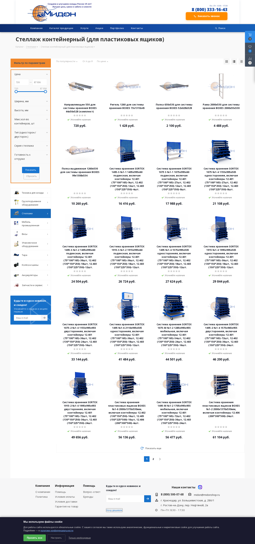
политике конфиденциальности (56, 530)
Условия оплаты (65, 496)
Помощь (60, 492)
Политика (41, 496)
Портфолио (117, 28)
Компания (36, 28)
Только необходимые (80, 538)
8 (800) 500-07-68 (172, 494)
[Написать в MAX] (200, 487)
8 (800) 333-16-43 (210, 9)
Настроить (56, 538)
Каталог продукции (61, 28)
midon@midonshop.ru (207, 494)
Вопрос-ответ (91, 492)
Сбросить (31, 176)
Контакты (137, 28)
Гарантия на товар (66, 506)
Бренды (88, 496)
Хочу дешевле (114, 510)
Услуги (84, 28)
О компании (42, 492)
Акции (99, 28)
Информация (64, 486)
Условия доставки (66, 501)
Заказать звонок (209, 16)
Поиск (221, 28)
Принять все (34, 537)
